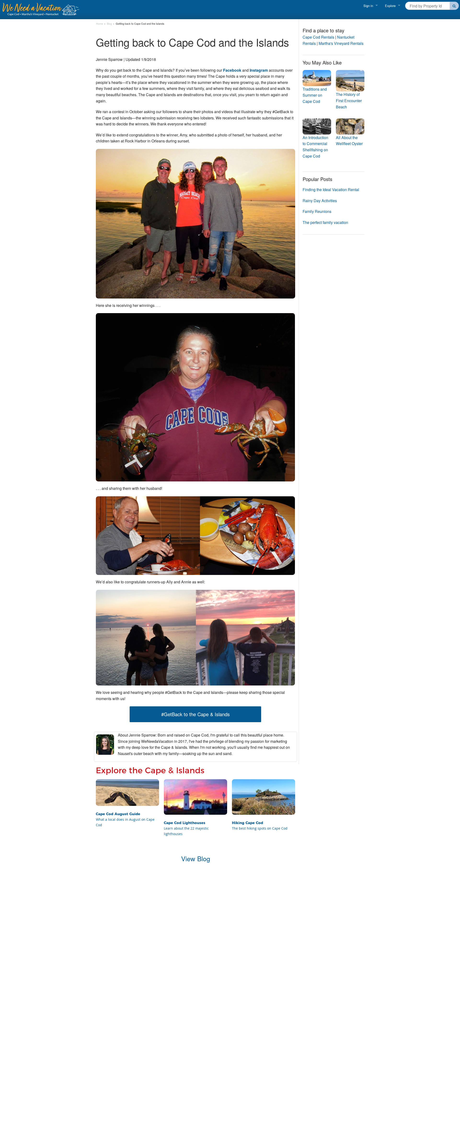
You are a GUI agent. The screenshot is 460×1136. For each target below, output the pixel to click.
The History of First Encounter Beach (349, 100)
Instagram (259, 70)
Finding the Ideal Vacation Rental (331, 189)
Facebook (232, 70)
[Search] (454, 6)
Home (99, 23)
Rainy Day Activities (320, 200)
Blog (109, 23)
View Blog (195, 858)
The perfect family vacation (325, 222)
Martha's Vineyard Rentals (341, 43)
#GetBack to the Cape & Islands (195, 714)
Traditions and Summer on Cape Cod (315, 95)
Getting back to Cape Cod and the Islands (140, 23)
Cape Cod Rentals (318, 37)
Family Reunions (317, 211)
